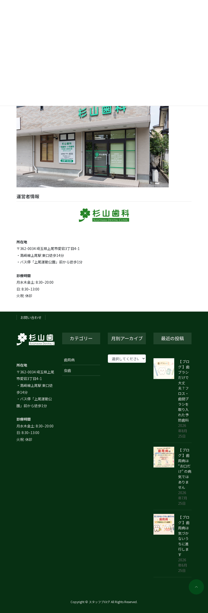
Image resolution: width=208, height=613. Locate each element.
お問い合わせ (31, 317)
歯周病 (69, 359)
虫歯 (67, 370)
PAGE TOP (193, 584)
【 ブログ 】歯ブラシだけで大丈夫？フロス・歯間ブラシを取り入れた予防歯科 (183, 391)
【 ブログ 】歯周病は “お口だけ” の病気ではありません (184, 468)
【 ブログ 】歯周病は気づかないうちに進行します (183, 536)
